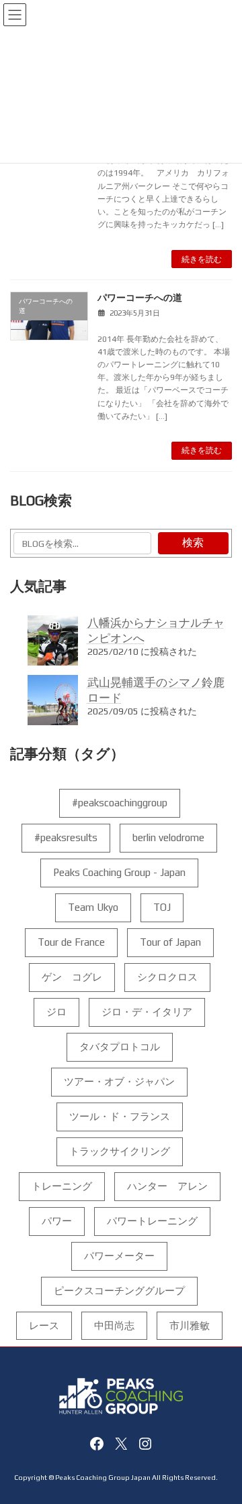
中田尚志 (114, 1325)
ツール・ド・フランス (119, 1116)
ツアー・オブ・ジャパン (119, 1081)
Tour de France (71, 942)
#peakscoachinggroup (119, 802)
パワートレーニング (152, 1221)
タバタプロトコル (119, 1046)
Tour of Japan (170, 942)
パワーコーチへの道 (139, 297)
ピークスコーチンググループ (119, 1290)
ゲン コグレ (72, 977)
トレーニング (62, 1186)
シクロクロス (167, 977)
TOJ (162, 907)
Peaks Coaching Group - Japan (119, 872)
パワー (57, 1221)
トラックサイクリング (119, 1151)
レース (44, 1325)
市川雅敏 (189, 1325)
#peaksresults (65, 837)
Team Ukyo (93, 907)
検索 (193, 542)
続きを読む (202, 259)
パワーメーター (119, 1255)
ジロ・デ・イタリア (147, 1011)
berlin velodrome (168, 837)
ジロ (56, 1011)
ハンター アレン (167, 1186)
